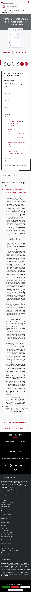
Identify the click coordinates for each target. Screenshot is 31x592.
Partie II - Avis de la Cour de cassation (14, 163)
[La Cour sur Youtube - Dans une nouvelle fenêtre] (16, 465)
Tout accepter (6, 587)
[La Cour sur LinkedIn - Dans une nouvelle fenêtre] (21, 465)
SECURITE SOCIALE (13, 125)
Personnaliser (25, 587)
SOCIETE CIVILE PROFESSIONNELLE (17, 142)
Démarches (4, 500)
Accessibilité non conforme (7, 552)
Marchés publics (5, 522)
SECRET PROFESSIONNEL (14, 121)
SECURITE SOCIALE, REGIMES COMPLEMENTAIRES (15, 138)
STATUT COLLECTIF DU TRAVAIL (16, 149)
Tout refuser (15, 587)
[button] (6, 87)
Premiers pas (4, 528)
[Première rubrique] (4, 64)
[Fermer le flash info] (28, 2)
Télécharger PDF (21, 52)
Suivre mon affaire (5, 504)
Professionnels (6, 514)
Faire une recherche (6, 530)
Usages (3, 546)
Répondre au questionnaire (8, 3)
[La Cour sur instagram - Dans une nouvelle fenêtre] (25, 465)
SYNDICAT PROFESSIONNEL (15, 153)
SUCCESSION (11, 151)
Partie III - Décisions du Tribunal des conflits (16, 165)
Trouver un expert (5, 511)
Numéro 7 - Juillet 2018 (19, 10)
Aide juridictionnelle (5, 506)
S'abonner (6, 52)
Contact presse (6, 543)
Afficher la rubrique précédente (16, 422)
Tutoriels (4, 526)
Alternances (4, 518)
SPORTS (10, 146)
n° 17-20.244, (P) (14, 123)
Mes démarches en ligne (7, 536)
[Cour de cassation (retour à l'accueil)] (16, 6)
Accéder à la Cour (7, 540)
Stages (2, 520)
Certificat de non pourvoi (7, 509)
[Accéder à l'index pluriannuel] (26, 64)
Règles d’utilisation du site (7, 548)
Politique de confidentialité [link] (16, 590)
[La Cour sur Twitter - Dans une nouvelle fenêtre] (6, 465)
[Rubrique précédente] (9, 64)
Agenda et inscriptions (6, 532)
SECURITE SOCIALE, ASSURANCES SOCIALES (16, 128)
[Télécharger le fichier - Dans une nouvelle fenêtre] (22, 64)
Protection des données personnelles (10, 550)
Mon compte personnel (6, 534)
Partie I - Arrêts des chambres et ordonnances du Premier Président (14, 84)
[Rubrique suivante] (13, 64)
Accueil (4, 10)
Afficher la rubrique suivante (14, 428)
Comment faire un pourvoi (7, 502)
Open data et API (5, 555)
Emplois (3, 516)
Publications (10, 10)
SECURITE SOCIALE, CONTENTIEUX (16, 133)
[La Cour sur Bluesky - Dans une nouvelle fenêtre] (15, 470)
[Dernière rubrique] (17, 64)
